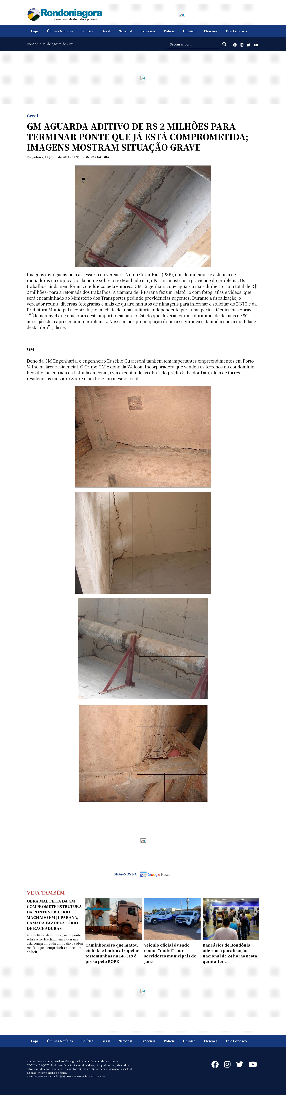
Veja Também (46, 892)
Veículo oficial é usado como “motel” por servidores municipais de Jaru (170, 953)
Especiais (147, 31)
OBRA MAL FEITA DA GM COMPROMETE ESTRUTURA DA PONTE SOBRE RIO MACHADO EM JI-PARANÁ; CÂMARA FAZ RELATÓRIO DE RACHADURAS (54, 914)
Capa (35, 31)
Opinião (189, 31)
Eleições (211, 31)
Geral (106, 31)
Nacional (125, 31)
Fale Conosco (236, 31)
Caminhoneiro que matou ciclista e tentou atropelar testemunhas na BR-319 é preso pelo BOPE (112, 953)
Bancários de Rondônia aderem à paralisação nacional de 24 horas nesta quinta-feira (230, 953)
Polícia (169, 31)
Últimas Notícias (60, 31)
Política (87, 31)
